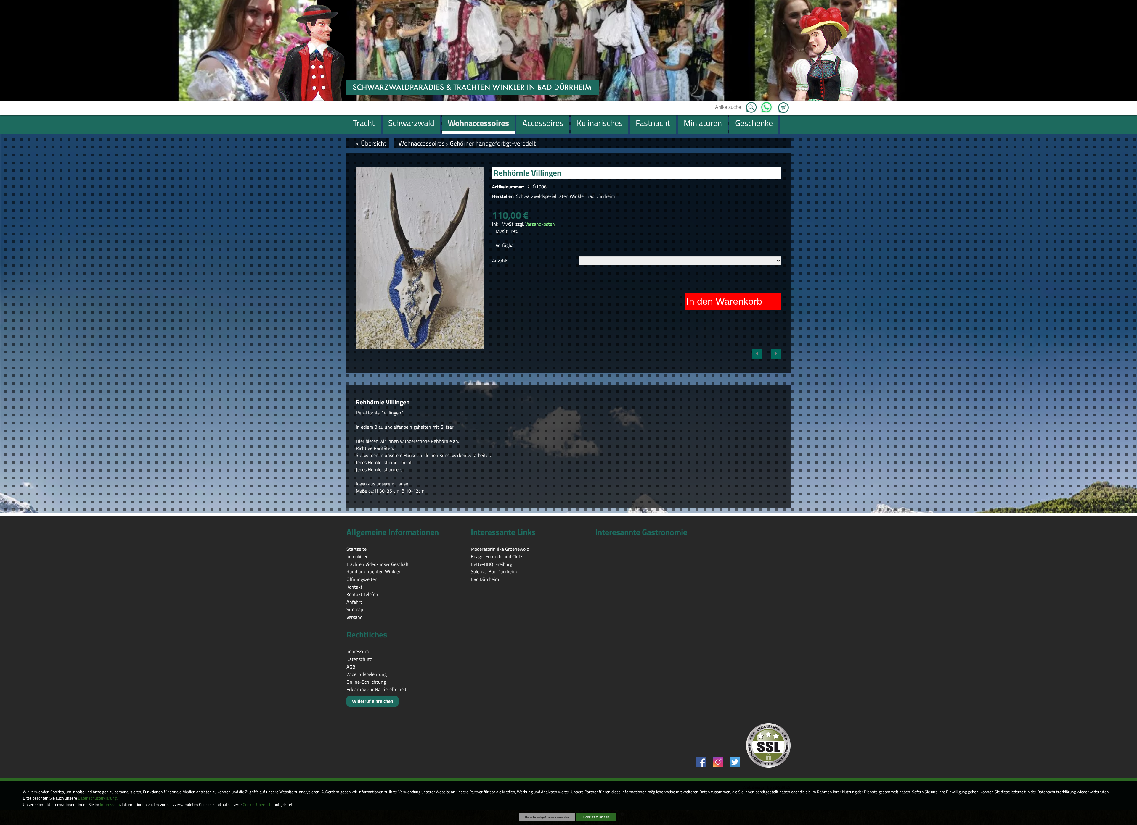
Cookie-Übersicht (258, 804)
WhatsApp (766, 105)
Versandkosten (540, 223)
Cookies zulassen (596, 817)
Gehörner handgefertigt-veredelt (493, 143)
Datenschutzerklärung (97, 798)
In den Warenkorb (724, 301)
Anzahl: (499, 260)
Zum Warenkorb (783, 104)
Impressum (110, 804)
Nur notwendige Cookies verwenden (547, 817)
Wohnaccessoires (422, 143)
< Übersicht (371, 143)
